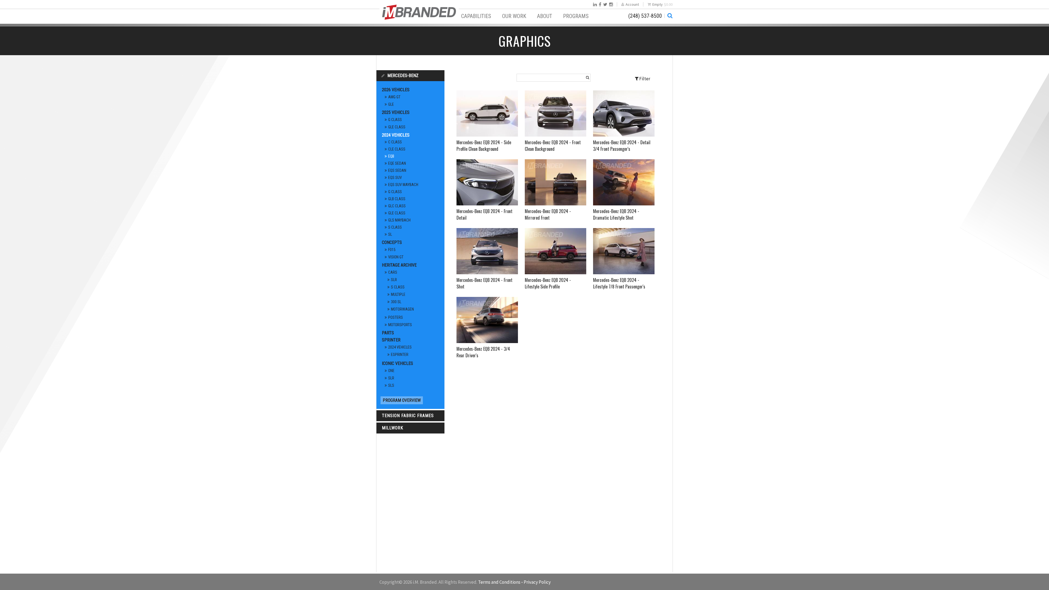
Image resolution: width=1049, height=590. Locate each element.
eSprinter (399, 354)
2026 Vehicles (395, 89)
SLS (391, 385)
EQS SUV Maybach (403, 184)
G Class (395, 119)
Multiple (398, 294)
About (544, 16)
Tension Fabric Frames (408, 415)
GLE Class (396, 127)
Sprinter (391, 340)
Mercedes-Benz (403, 75)
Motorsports (400, 325)
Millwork (392, 427)
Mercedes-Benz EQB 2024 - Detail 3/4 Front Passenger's (621, 145)
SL (390, 234)
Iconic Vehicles (397, 363)
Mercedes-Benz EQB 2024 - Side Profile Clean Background (483, 145)
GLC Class (397, 206)
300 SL (396, 302)
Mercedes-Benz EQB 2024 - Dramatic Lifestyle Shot (616, 214)
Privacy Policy (537, 582)
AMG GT (394, 97)
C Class (395, 142)
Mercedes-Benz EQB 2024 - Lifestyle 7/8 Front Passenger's (619, 283)
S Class (395, 227)
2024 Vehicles (395, 135)
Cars (392, 272)
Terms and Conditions (499, 582)
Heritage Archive (399, 265)
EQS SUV (395, 177)
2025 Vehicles (395, 112)
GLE (391, 104)
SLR (394, 280)
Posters (395, 317)
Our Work (514, 16)
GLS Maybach (399, 220)
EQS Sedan (397, 170)
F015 (392, 249)
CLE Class (396, 149)
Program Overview (402, 400)
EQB (391, 156)
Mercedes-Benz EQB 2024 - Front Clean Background (553, 145)
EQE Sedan (397, 163)
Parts (388, 332)
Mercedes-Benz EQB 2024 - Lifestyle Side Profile (548, 283)
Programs (576, 16)
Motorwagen (402, 309)
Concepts (392, 242)
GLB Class (396, 199)
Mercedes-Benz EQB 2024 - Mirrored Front (548, 214)
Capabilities (476, 16)
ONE (391, 370)
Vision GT (395, 257)
